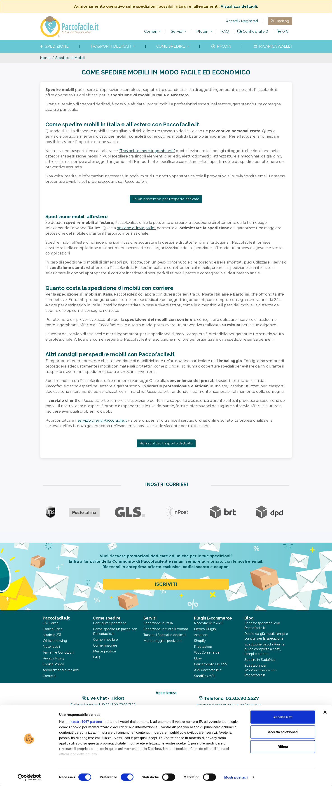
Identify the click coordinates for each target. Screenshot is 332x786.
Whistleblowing (55, 641)
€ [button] (285, 31)
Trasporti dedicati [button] (111, 46)
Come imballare (105, 640)
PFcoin (223, 46)
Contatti (49, 676)
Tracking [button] (281, 21)
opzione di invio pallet (136, 228)
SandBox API (204, 676)
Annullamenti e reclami (61, 670)
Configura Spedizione (110, 623)
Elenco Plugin (205, 629)
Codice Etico (53, 629)
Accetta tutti (282, 717)
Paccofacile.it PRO (208, 623)
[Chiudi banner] (325, 712)
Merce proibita (104, 651)
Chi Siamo (50, 623)
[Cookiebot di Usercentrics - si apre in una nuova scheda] (29, 777)
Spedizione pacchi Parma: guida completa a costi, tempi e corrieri (264, 649)
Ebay (198, 658)
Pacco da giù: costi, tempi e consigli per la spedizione (266, 636)
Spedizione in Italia (158, 623)
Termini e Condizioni (58, 652)
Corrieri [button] (151, 31)
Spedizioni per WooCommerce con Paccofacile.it (260, 670)
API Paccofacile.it (208, 670)
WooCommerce (207, 652)
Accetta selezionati (283, 732)
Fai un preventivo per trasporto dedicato (166, 199)
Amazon (200, 635)
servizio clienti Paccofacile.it (102, 420)
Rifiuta (283, 747)
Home (45, 58)
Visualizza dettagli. (239, 6)
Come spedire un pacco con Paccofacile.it (115, 631)
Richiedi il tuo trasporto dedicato (166, 443)
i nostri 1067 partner (85, 722)
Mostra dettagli (236, 777)
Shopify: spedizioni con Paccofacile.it (262, 625)
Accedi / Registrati (242, 21)
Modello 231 (52, 635)
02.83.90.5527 (242, 698)
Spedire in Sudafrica (259, 660)
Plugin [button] (202, 31)
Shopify (200, 641)
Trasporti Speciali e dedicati (164, 635)
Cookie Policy (53, 664)
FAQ (225, 31)
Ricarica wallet (275, 46)
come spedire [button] (171, 46)
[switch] (127, 777)
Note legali (51, 647)
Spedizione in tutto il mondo (165, 629)
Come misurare (105, 645)
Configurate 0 (255, 31)
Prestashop (203, 647)
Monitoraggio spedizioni (162, 641)
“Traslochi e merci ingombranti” (147, 151)
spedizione (56, 46)
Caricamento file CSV (210, 664)
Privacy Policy (54, 658)
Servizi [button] (177, 31)
